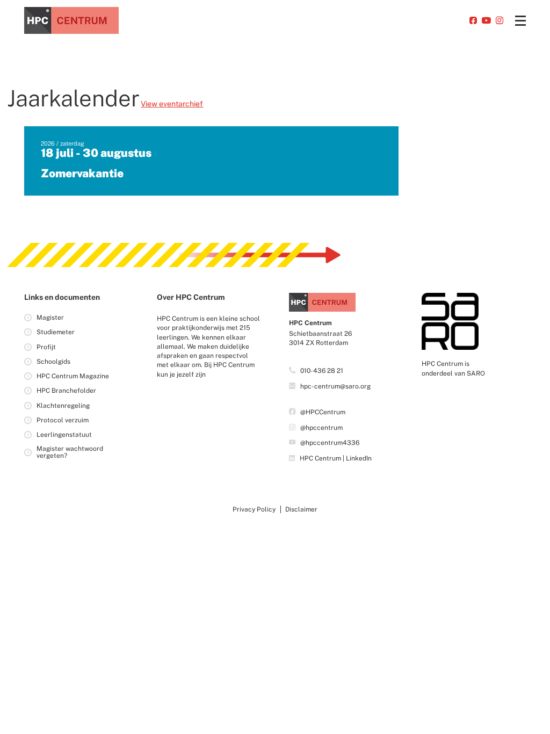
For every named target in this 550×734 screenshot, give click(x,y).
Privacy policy (254, 509)
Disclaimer (301, 509)
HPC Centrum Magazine (73, 376)
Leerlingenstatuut (64, 434)
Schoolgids (53, 361)
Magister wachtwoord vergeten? (70, 452)
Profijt (46, 347)
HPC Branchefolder (66, 390)
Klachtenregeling (63, 405)
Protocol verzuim (63, 420)
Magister (50, 317)
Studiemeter (56, 332)
